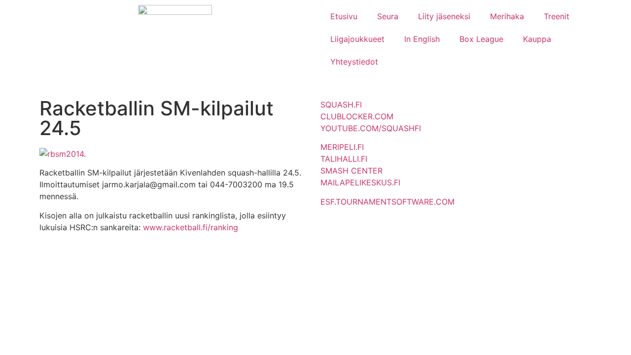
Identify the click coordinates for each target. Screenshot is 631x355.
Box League (481, 39)
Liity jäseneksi (444, 16)
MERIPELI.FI (342, 147)
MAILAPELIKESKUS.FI (360, 182)
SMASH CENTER (351, 171)
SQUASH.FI (341, 104)
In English (422, 39)
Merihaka (507, 16)
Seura (387, 16)
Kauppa (537, 39)
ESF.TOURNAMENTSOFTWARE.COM (387, 202)
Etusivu (343, 16)
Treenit (556, 16)
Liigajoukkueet (357, 39)
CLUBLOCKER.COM (356, 116)
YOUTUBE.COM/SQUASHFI (370, 128)
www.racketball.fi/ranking (190, 227)
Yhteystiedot (354, 62)
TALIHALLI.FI (343, 159)
